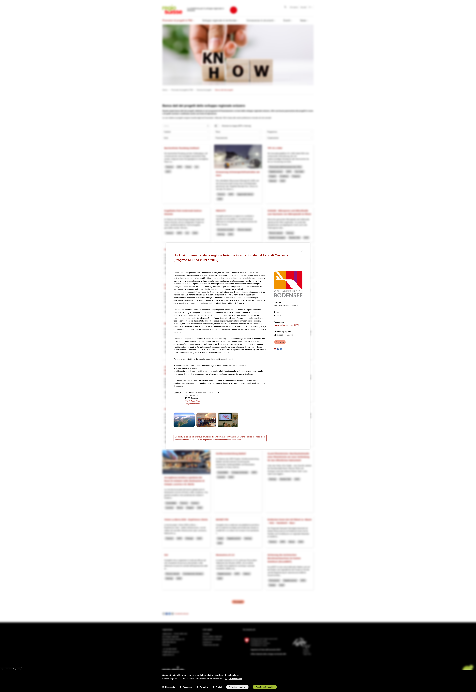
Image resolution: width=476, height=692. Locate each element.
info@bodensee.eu (192, 404)
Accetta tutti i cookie (265, 687)
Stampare (280, 342)
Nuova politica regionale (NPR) (286, 325)
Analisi (219, 687)
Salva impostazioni (237, 687)
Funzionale (187, 687)
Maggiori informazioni (233, 678)
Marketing (203, 687)
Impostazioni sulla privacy (11, 669)
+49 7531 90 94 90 (192, 401)
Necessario (170, 687)
